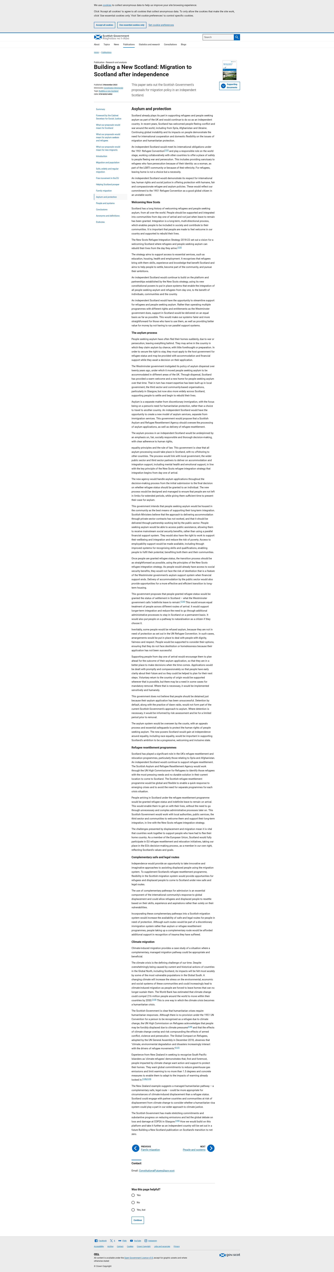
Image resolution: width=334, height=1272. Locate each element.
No (138, 1202)
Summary (100, 109)
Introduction (101, 156)
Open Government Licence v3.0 (138, 1258)
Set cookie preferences (161, 25)
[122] (166, 150)
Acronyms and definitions (108, 216)
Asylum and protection (106, 197)
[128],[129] (146, 1079)
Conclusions (101, 209)
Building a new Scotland (108, 91)
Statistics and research (149, 44)
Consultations (170, 44)
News (116, 44)
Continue (138, 1220)
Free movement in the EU (107, 178)
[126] (190, 1027)
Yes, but (141, 1209)
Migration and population (107, 162)
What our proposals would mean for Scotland (108, 126)
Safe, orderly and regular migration (107, 170)
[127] (177, 1048)
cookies (107, 5)
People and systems (105, 203)
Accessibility (99, 1246)
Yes (139, 1195)
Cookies (130, 1246)
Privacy (177, 1246)
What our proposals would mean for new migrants (108, 148)
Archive (110, 1246)
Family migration (104, 190)
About (96, 44)
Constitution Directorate (113, 88)
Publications (129, 44)
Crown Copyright (144, 1246)
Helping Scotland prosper (107, 184)
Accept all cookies (104, 25)
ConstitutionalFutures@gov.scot (156, 1170)
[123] (179, 247)
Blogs (183, 44)
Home (96, 52)
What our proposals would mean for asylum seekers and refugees (108, 137)
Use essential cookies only (131, 25)
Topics (107, 44)
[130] (177, 1121)
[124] (183, 602)
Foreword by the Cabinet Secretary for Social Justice (108, 117)
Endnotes (100, 222)
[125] (154, 1000)
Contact (120, 1246)
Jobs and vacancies (162, 1246)
